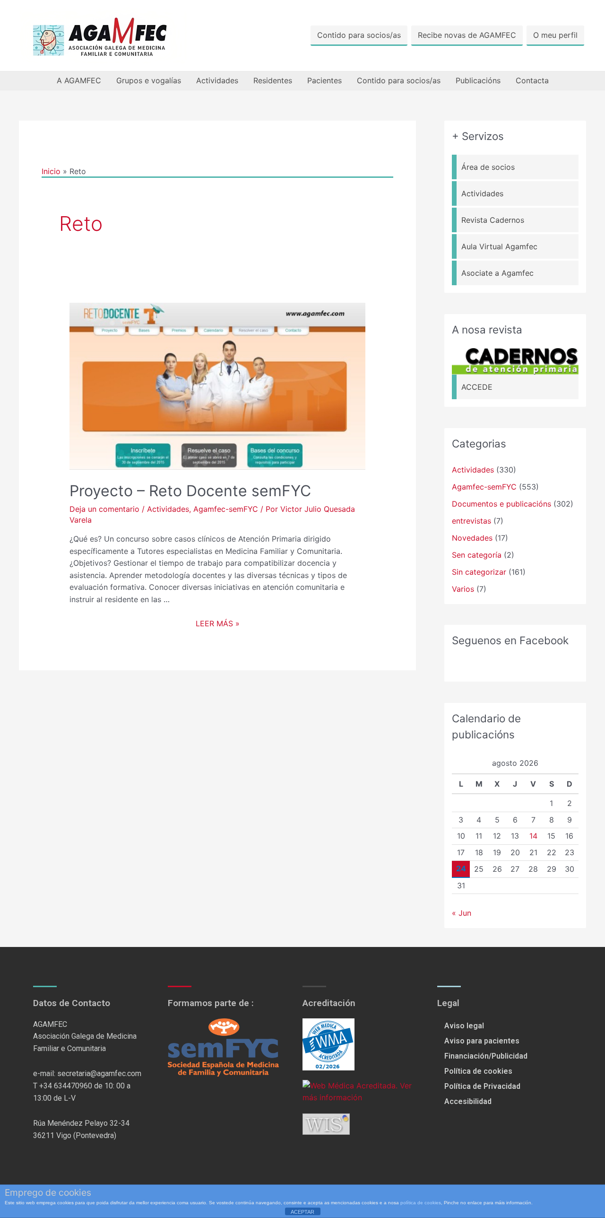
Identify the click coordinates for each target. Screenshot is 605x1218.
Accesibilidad (468, 1101)
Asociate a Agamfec (497, 273)
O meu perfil (555, 35)
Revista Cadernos (492, 220)
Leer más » (218, 623)
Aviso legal (464, 1025)
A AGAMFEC (79, 80)
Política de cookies (478, 1071)
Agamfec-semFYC (225, 509)
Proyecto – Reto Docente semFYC (190, 491)
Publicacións (478, 80)
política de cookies (420, 1202)
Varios (463, 589)
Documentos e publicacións (501, 503)
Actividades (217, 80)
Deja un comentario (104, 509)
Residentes (272, 80)
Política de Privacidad (482, 1086)
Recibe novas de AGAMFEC (467, 35)
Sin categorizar (479, 572)
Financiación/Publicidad (485, 1056)
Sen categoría (476, 555)
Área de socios (488, 167)
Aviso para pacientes (481, 1040)
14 (533, 836)
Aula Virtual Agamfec (499, 246)
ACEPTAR (302, 1212)
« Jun (461, 913)
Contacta (532, 80)
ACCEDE (477, 387)
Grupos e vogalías (148, 80)
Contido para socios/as (359, 35)
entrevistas (471, 521)
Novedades (472, 538)
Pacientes (324, 80)
